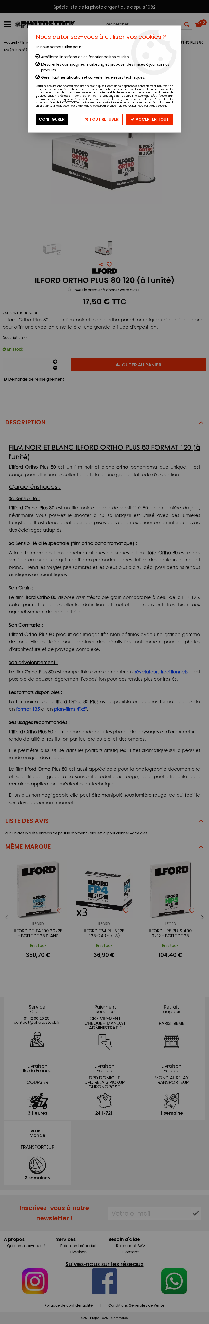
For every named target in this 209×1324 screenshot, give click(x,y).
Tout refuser (103, 119)
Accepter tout (152, 119)
